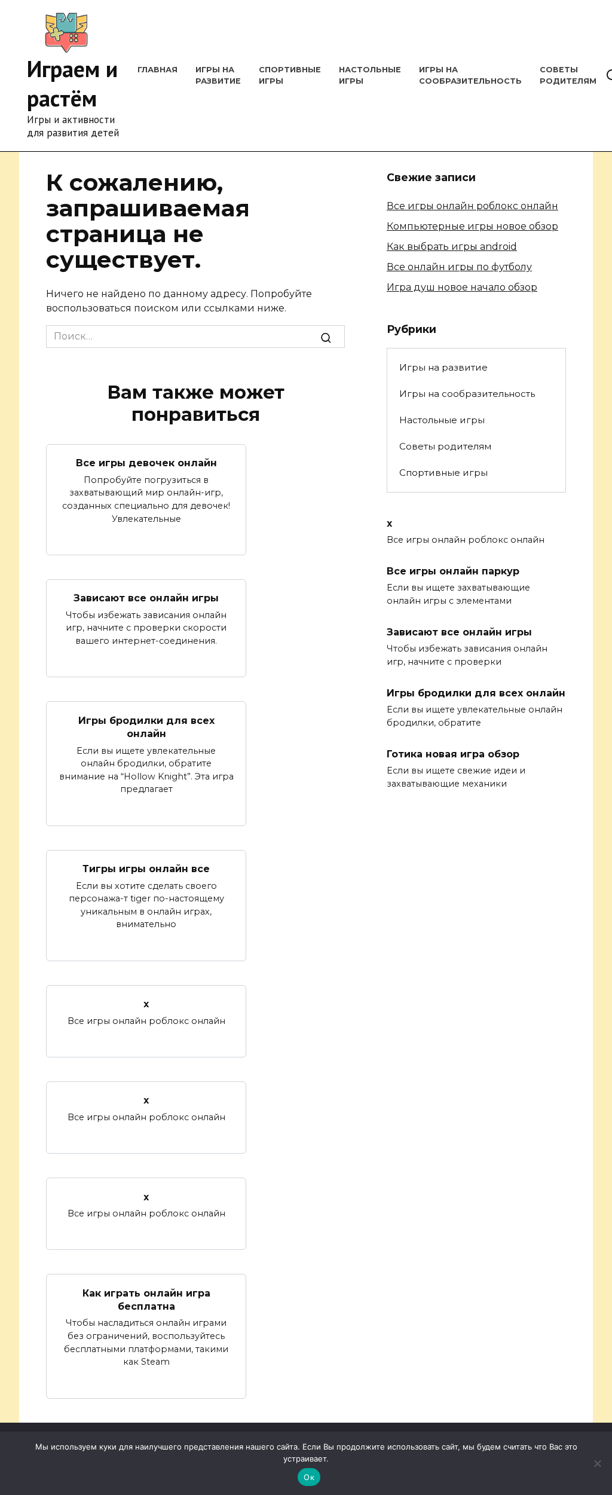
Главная (157, 69)
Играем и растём (72, 83)
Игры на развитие (443, 367)
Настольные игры (442, 420)
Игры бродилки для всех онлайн (146, 726)
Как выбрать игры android (452, 246)
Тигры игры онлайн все (146, 869)
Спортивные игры (443, 472)
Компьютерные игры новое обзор (472, 226)
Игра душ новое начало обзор (462, 287)
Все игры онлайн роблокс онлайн (472, 206)
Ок (309, 1477)
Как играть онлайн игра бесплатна (146, 1299)
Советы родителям (445, 446)
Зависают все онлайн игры (146, 598)
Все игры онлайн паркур (453, 571)
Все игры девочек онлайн (146, 463)
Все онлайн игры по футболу (459, 267)
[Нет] (597, 1463)
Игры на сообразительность (467, 393)
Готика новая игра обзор (453, 754)
